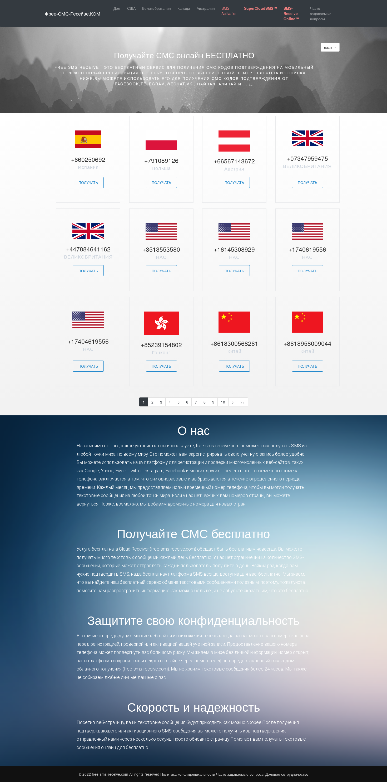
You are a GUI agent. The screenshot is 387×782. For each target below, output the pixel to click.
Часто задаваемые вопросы (320, 13)
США (131, 8)
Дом (117, 8)
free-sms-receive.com (110, 774)
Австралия (206, 8)
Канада (183, 8)
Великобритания (156, 8)
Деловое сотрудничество (286, 774)
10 (223, 402)
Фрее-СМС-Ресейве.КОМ (72, 13)
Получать (88, 182)
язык (328, 47)
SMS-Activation (229, 11)
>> (242, 402)
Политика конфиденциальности (187, 774)
